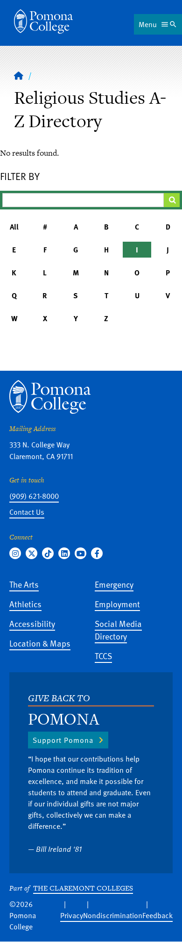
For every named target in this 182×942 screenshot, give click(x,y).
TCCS (103, 655)
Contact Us (26, 512)
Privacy (71, 915)
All (14, 226)
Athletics (25, 603)
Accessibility (32, 623)
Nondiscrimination (112, 915)
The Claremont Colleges (83, 888)
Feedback (157, 915)
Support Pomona (63, 740)
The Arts (24, 584)
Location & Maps (39, 643)
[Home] (43, 21)
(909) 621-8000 (34, 496)
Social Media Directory (118, 629)
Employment (117, 603)
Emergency (114, 584)
